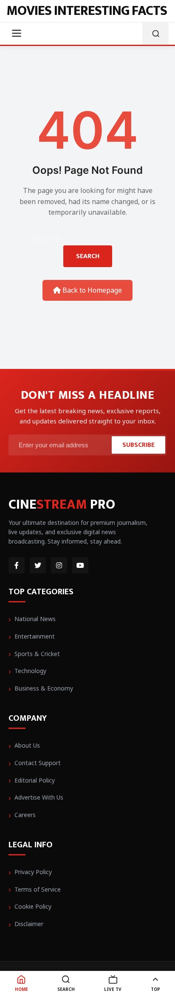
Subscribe (138, 445)
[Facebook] (16, 565)
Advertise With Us (38, 797)
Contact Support (37, 763)
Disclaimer (28, 924)
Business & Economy (43, 688)
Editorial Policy (34, 780)
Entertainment (34, 636)
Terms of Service (37, 889)
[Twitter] (38, 565)
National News (35, 619)
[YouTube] (80, 565)
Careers (25, 815)
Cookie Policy (32, 906)
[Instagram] (59, 565)
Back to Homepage (91, 290)
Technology (30, 671)
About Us (27, 745)
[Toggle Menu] (16, 34)
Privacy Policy (33, 872)
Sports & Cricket (37, 654)
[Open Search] (156, 34)
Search (87, 256)
